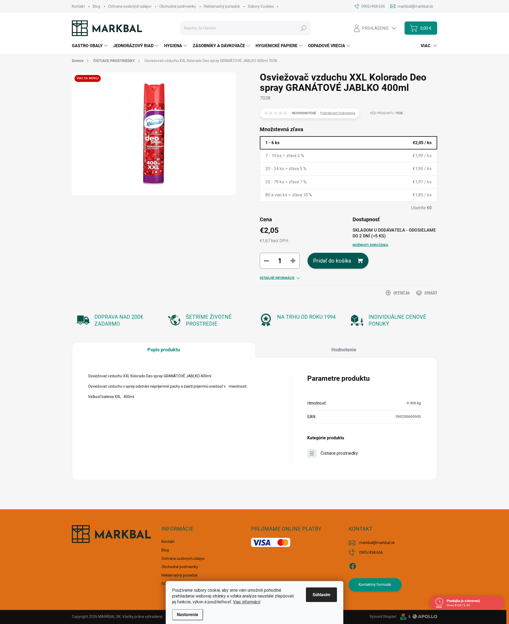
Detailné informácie (277, 278)
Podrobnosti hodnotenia (337, 113)
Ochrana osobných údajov (129, 6)
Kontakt (78, 6)
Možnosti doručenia (370, 245)
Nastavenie (187, 614)
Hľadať (303, 28)
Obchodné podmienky (177, 6)
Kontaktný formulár (375, 584)
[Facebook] (353, 565)
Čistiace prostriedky (339, 453)
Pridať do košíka (332, 261)
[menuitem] (90, 46)
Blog (96, 6)
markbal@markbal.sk (377, 543)
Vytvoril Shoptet (383, 616)
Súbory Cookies (261, 6)
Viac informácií (246, 601)
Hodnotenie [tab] (343, 349)
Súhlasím (321, 594)
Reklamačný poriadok (222, 6)
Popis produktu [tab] (163, 349)
